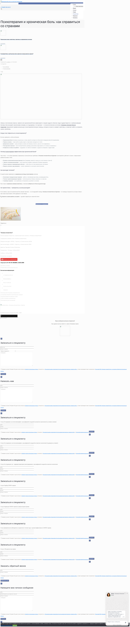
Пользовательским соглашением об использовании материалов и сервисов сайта (58, 432)
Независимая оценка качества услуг (9, 267)
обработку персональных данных (31, 369)
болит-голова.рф (7, 282)
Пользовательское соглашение (8, 300)
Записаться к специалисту (42, 204)
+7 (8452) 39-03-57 (6, 7)
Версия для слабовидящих (10, 259)
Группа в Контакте (7, 286)
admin (8, 62)
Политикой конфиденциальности (82, 432)
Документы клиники (5, 265)
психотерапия (9, 151)
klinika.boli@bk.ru (7, 278)
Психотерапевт (6, 68)
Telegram (5, 290)
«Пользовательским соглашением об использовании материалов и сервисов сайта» (61, 369)
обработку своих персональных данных (29, 432)
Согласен (15, 625)
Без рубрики (6, 67)
